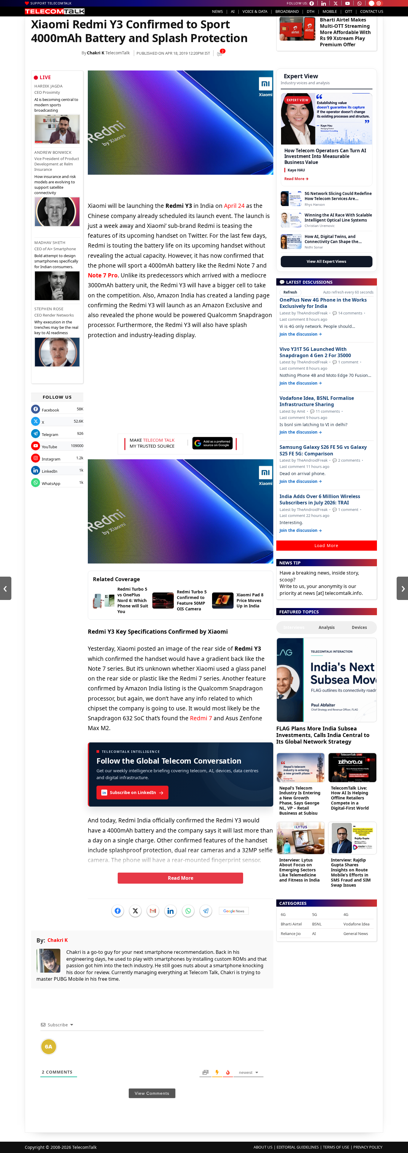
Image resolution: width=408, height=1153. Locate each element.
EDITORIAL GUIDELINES (298, 1147)
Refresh (290, 292)
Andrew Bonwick (52, 152)
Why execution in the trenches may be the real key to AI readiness (56, 327)
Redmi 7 (201, 718)
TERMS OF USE (336, 1147)
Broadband (287, 11)
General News (355, 933)
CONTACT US (371, 11)
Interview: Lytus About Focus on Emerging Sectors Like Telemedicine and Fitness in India (299, 870)
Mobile (330, 11)
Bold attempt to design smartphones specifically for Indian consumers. (56, 261)
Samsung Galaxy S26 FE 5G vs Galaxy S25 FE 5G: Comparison (323, 450)
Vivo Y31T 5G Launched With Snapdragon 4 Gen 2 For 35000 (315, 352)
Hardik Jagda (48, 86)
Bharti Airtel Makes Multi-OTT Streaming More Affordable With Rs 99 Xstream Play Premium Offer (345, 32)
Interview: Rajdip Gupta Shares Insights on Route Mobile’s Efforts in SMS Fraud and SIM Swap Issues (351, 872)
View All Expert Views (326, 261)
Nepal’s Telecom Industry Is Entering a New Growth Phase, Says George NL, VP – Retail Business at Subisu (299, 800)
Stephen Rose (48, 308)
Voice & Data (255, 11)
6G (283, 914)
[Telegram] (206, 911)
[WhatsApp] (188, 911)
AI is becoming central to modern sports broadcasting (56, 105)
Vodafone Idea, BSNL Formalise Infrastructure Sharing (317, 401)
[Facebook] (118, 911)
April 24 (234, 206)
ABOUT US (263, 1147)
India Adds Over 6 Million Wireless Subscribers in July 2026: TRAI (320, 499)
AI (232, 11)
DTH (311, 11)
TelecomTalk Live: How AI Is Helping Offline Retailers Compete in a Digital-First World (350, 798)
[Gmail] (153, 911)
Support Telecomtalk (51, 3)
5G (314, 914)
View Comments (152, 1093)
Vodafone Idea (356, 924)
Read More (180, 878)
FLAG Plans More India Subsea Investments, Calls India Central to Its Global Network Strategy (322, 735)
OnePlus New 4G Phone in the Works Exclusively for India (323, 303)
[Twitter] (135, 911)
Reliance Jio (291, 933)
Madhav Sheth (49, 242)
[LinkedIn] (171, 911)
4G (345, 914)
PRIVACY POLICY (367, 1147)
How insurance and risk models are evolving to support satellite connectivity (55, 185)
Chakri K (95, 53)
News (217, 11)
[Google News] (234, 911)
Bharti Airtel (291, 924)
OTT (348, 11)
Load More (326, 545)
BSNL (317, 924)
